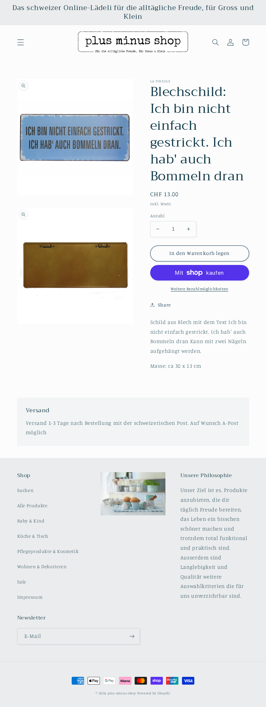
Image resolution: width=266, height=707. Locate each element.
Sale (22, 581)
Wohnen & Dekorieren (42, 566)
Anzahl (157, 215)
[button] (20, 42)
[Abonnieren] (131, 636)
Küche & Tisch (32, 536)
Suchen (25, 490)
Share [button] (164, 304)
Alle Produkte (32, 505)
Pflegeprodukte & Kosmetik (48, 551)
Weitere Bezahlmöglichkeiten (199, 288)
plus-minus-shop (122, 693)
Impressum (30, 597)
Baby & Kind (31, 520)
